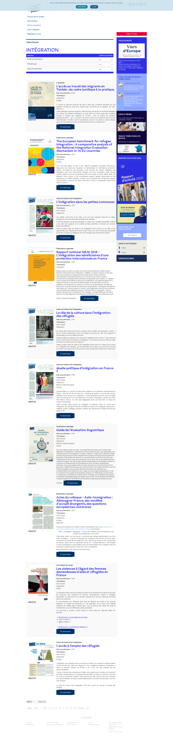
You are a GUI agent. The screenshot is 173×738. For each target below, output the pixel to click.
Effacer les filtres (106, 55)
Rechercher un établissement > (129, 142)
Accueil (90, 722)
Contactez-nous (73, 722)
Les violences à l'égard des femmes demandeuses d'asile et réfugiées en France (82, 572)
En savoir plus (65, 127)
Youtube (29, 722)
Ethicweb (60, 725)
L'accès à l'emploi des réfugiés (77, 646)
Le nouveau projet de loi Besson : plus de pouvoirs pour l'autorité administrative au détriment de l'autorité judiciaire (133, 100)
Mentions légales (52, 722)
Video (124, 248)
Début (30, 708)
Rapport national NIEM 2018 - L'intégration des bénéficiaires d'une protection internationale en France (82, 255)
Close (94, 7)
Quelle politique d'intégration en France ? (84, 369)
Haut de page (86, 717)
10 (75, 708)
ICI (70, 619)
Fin (87, 708)
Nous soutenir (72, 725)
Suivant (81, 708)
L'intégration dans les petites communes (85, 202)
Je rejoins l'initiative (127, 215)
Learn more (82, 7)
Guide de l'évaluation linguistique (80, 430)
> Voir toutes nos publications (134, 108)
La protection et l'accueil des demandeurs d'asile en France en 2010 (134, 88)
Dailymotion (30, 725)
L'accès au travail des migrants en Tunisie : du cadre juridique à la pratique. (85, 87)
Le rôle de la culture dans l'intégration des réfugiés (83, 314)
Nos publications (93, 725)
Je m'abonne (132, 235)
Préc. (37, 708)
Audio (124, 252)
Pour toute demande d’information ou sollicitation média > (131, 119)
